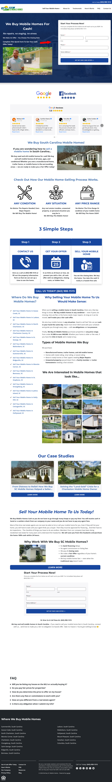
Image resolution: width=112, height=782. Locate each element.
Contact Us (22, 764)
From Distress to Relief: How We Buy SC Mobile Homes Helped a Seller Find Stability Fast (32, 487)
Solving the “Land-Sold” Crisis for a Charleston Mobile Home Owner (79, 487)
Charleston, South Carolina (11, 740)
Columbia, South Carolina (66, 743)
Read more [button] (16, 132)
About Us (66, 8)
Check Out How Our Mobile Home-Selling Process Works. (56, 179)
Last (86, 41)
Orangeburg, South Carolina (11, 743)
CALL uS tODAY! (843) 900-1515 (55, 291)
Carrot (68, 773)
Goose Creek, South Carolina (11, 730)
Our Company (5, 770)
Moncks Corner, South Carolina (12, 737)
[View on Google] (14, 119)
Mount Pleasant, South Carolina (69, 737)
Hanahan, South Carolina (66, 740)
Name (63, 35)
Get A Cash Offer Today (9, 764)
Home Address (66, 52)
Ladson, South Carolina (65, 727)
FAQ (98, 8)
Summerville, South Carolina (11, 727)
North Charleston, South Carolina (13, 733)
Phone (63, 45)
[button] (10, 125)
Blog (20, 773)
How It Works (89, 8)
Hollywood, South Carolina (67, 733)
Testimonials (77, 8)
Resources (22, 770)
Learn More (32, 495)
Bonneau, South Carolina (10, 753)
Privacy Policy (5, 773)
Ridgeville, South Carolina (10, 750)
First (62, 41)
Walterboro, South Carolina (67, 730)
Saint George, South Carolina (11, 746)
